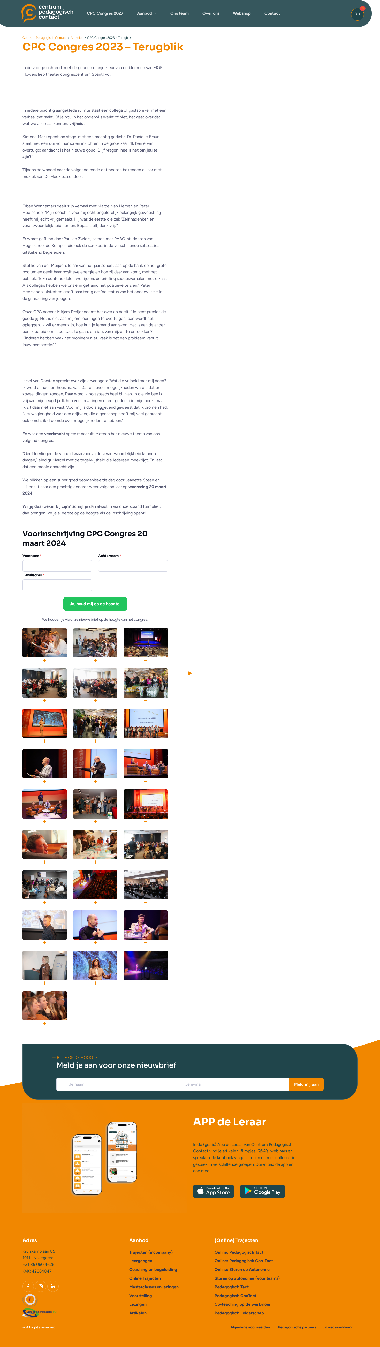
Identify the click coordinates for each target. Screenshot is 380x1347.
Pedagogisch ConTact (235, 1295)
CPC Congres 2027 (105, 13)
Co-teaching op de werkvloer (243, 1304)
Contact (272, 13)
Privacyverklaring (338, 1327)
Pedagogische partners (297, 1327)
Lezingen (138, 1304)
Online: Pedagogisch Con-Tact (244, 1260)
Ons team (179, 13)
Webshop (242, 13)
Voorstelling (140, 1295)
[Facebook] (28, 1286)
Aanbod (144, 13)
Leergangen (140, 1260)
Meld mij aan (306, 1084)
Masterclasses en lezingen (154, 1286)
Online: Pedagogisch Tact (239, 1252)
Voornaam (32, 556)
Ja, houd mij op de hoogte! (95, 603)
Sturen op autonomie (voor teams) (247, 1278)
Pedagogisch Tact (232, 1286)
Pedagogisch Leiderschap (239, 1313)
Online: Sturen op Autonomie (242, 1269)
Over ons (210, 13)
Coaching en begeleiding (153, 1269)
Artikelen (138, 1313)
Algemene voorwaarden (250, 1327)
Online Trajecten (145, 1278)
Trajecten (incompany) (151, 1252)
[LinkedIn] (53, 1286)
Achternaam (109, 556)
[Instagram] (40, 1286)
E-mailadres (33, 575)
